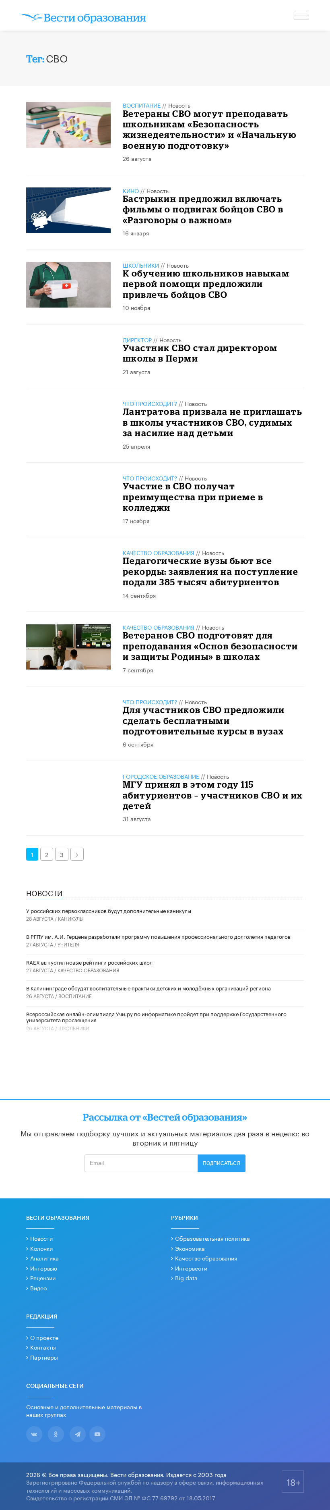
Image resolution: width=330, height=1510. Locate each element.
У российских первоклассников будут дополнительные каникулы (108, 910)
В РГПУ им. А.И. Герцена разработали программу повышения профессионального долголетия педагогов (158, 936)
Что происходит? (150, 403)
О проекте (44, 1337)
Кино (131, 190)
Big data (186, 1277)
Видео (38, 1287)
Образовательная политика (212, 1237)
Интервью (43, 1267)
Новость (179, 104)
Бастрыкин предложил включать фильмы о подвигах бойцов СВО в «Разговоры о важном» (203, 209)
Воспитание (142, 104)
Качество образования (158, 552)
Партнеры (44, 1356)
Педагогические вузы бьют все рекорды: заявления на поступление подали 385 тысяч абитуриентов (211, 571)
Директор (137, 339)
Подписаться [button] (221, 1163)
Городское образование (161, 776)
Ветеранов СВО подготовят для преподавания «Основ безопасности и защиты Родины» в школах (210, 645)
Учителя (68, 944)
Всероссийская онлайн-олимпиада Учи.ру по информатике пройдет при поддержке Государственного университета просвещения (156, 1016)
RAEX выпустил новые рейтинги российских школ (89, 962)
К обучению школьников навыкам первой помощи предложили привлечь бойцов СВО (206, 284)
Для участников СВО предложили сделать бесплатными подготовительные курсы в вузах (204, 720)
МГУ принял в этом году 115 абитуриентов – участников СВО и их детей (213, 795)
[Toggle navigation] (302, 16)
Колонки (41, 1248)
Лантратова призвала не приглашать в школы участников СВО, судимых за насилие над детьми (213, 422)
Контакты (43, 1346)
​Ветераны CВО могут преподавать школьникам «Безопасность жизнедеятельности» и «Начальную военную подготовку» (210, 129)
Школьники (141, 264)
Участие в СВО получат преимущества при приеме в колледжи (193, 496)
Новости (41, 1237)
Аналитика (44, 1257)
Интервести (191, 1267)
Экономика (190, 1248)
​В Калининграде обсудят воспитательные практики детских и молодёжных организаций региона (148, 988)
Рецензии (43, 1277)
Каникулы (71, 918)
